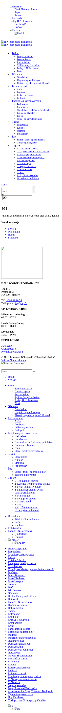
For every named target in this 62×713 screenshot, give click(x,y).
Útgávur (19, 536)
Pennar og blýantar (26, 113)
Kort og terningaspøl (18, 619)
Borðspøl (21, 92)
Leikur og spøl (19, 86)
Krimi (11, 625)
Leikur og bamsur (25, 95)
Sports (11, 611)
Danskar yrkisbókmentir (20, 649)
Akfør (20, 89)
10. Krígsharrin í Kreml (28, 178)
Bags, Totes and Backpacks (22, 688)
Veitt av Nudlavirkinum (13, 360)
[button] (4, 184)
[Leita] (34, 189)
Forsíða (12, 228)
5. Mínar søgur (24, 163)
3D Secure (8, 345)
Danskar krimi (15, 646)
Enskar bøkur (23, 62)
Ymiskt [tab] (12, 379)
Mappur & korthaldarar (20, 655)
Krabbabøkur (15, 622)
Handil (11, 234)
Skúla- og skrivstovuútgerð (29, 119)
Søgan (17, 12)
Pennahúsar (22, 134)
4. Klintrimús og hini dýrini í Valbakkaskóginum (29, 491)
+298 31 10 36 (14, 300)
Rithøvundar (14, 528)
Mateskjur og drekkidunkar (22, 637)
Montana (21, 131)
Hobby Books (15, 608)
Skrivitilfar (13, 661)
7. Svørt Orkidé (24, 169)
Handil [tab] (11, 377)
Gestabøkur (22, 77)
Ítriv (14, 136)
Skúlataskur (22, 125)
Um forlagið (20, 24)
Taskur (15, 121)
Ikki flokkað (14, 590)
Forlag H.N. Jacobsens (21, 21)
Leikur (11, 557)
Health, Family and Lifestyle (23, 596)
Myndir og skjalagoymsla (21, 554)
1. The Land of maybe (27, 148)
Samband (13, 237)
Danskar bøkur (24, 59)
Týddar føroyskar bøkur (28, 65)
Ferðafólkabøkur (16, 578)
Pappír (20, 116)
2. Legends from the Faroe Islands (33, 151)
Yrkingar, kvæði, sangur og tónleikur (27, 700)
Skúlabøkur (14, 682)
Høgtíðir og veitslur (18, 605)
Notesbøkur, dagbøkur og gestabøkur (34, 110)
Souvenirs (13, 584)
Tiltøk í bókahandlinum (26, 9)
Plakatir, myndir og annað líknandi (33, 83)
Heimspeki (13, 599)
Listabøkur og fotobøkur (20, 631)
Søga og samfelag (17, 685)
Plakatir (12, 664)
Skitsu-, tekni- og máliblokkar (31, 140)
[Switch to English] (19, 33)
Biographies (14, 551)
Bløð (17, 403)
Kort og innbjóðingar (19, 667)
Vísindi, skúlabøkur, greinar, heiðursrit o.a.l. (31, 569)
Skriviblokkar (15, 566)
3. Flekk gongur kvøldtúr (29, 154)
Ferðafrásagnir (15, 581)
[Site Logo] (16, 43)
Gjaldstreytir (9, 348)
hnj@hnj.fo (21, 303)
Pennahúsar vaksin (17, 658)
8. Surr (20, 172)
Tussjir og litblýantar (27, 142)
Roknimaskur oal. (17, 673)
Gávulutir (17, 74)
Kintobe (20, 128)
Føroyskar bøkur (25, 56)
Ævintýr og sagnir (17, 548)
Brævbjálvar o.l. (16, 575)
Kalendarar (14, 614)
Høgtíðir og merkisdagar (28, 80)
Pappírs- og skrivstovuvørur (26, 100)
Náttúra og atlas (16, 640)
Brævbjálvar (22, 107)
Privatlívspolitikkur (12, 351)
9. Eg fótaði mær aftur (27, 175)
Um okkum (15, 6)
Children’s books (17, 560)
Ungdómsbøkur (16, 697)
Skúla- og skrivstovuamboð (22, 679)
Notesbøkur (14, 652)
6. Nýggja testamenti (26, 166)
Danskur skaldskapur (19, 643)
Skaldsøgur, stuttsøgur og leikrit (24, 676)
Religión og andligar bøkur (22, 563)
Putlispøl (19, 430)
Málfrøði (12, 634)
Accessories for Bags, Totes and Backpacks (30, 691)
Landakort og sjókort (19, 628)
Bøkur (15, 53)
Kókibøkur (13, 616)
